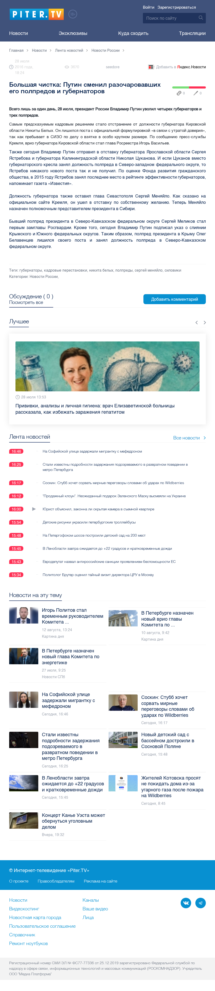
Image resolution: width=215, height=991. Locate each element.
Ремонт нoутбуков (28, 943)
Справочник (22, 935)
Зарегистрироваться (177, 7)
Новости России (44, 276)
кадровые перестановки (65, 270)
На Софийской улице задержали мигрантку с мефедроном (92, 445)
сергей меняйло (149, 270)
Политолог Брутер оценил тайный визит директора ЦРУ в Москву (98, 568)
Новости (18, 33)
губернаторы (30, 270)
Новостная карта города (35, 917)
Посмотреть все (26, 302)
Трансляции (192, 33)
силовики (173, 270)
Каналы (91, 900)
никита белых (101, 270)
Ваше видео (95, 909)
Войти (148, 7)
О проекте (18, 881)
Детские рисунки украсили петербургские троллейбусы (89, 515)
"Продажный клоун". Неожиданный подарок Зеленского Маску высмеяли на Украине (114, 489)
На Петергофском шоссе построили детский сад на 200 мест (94, 529)
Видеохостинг (24, 909)
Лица (88, 917)
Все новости (186, 431)
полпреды (124, 270)
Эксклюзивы (73, 33)
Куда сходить (133, 33)
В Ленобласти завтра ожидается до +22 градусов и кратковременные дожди (107, 542)
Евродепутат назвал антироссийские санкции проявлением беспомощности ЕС (109, 555)
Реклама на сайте (100, 881)
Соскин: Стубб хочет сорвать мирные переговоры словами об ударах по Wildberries (113, 476)
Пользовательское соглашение (42, 926)
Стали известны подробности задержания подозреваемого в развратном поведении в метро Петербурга (115, 461)
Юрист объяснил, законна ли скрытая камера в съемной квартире (98, 502)
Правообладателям (56, 881)
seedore (113, 67)
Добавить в (181, 67)
